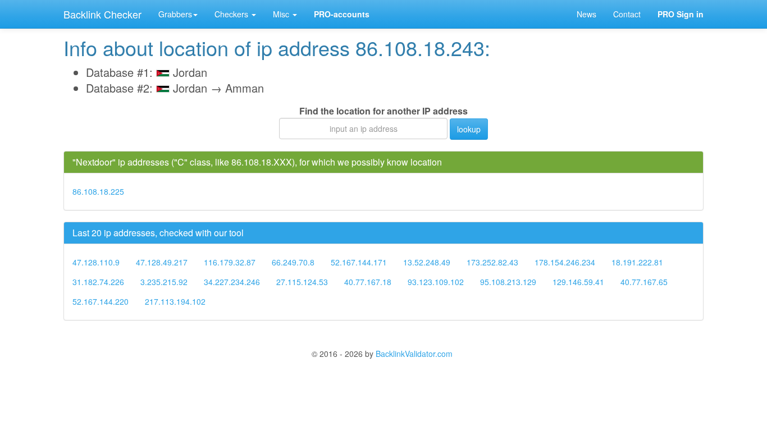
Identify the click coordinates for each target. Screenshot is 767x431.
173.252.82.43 (492, 262)
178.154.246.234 (565, 262)
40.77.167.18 (367, 281)
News (586, 14)
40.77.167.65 (644, 281)
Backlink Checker (102, 14)
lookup (469, 129)
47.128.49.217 (162, 262)
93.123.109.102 (436, 281)
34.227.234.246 (232, 281)
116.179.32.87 (229, 262)
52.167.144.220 (100, 301)
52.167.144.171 (359, 262)
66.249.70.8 (293, 262)
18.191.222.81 (637, 262)
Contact (627, 14)
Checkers (232, 14)
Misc (282, 14)
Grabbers (175, 14)
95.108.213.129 (508, 281)
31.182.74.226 (98, 281)
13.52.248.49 (426, 262)
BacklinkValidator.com (414, 353)
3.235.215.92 (164, 281)
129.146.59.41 (578, 281)
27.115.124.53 (302, 281)
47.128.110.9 (96, 262)
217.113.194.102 (175, 301)
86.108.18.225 (98, 191)
